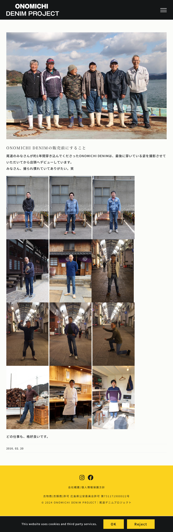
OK (113, 524)
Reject (140, 524)
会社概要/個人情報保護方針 (86, 487)
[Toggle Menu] (163, 10)
